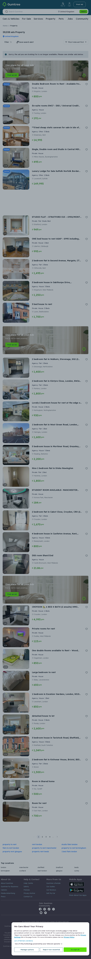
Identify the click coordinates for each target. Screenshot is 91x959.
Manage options (27, 950)
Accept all (75, 950)
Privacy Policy (69, 937)
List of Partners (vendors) (23, 941)
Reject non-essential (51, 950)
